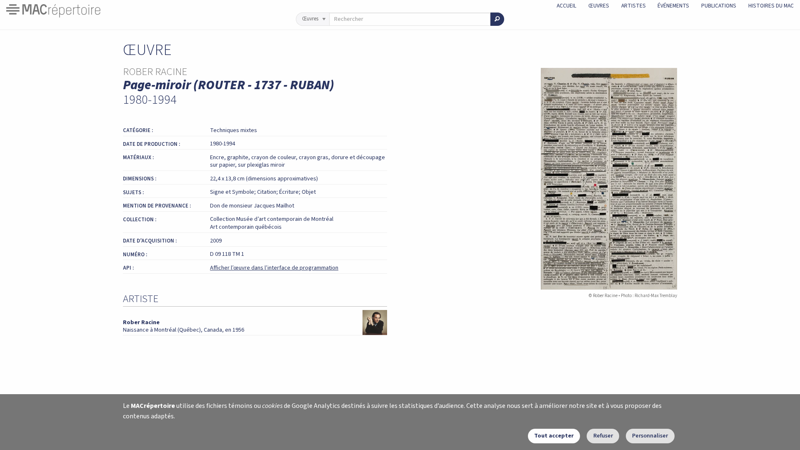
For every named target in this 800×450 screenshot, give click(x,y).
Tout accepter (554, 435)
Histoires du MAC (771, 6)
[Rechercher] (497, 19)
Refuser (603, 435)
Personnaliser (650, 435)
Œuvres (598, 6)
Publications (718, 6)
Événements (673, 6)
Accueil (566, 6)
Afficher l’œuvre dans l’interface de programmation (274, 267)
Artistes (633, 6)
